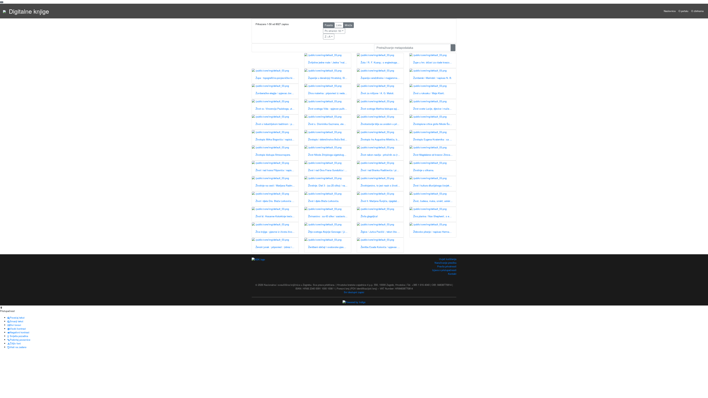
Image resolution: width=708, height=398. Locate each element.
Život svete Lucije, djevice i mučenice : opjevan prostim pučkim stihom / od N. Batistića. (434, 108)
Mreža (348, 25)
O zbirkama (697, 11)
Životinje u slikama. (423, 170)
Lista (339, 25)
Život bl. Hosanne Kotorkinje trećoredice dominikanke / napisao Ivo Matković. (277, 216)
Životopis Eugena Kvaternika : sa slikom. (434, 139)
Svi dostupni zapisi (354, 292)
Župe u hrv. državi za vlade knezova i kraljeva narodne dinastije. (434, 62)
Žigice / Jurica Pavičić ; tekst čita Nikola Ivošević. (382, 231)
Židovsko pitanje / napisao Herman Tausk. (434, 231)
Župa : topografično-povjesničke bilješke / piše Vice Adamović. (277, 78)
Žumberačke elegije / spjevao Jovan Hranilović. (277, 93)
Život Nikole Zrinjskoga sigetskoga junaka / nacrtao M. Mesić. (329, 154)
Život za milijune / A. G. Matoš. (377, 93)
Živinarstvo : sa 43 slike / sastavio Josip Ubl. (329, 216)
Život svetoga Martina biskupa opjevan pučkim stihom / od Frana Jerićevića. (382, 108)
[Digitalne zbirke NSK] (4, 11)
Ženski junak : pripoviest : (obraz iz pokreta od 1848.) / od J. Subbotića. (277, 247)
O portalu (683, 11)
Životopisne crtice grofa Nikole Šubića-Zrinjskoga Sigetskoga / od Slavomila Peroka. (434, 124)
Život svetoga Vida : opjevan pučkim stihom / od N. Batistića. (329, 108)
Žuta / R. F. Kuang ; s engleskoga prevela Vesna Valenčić (382, 62)
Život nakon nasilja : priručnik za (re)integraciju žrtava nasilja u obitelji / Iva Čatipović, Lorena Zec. (382, 154)
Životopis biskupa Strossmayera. (273, 154)
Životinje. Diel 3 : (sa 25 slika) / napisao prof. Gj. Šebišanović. (329, 185)
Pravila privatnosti (446, 266)
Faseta (329, 25)
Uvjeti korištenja (447, 259)
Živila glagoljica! (369, 216)
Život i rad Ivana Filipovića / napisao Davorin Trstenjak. (277, 170)
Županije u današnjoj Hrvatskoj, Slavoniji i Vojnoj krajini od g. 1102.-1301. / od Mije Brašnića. (329, 78)
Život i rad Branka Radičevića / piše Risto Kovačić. (382, 170)
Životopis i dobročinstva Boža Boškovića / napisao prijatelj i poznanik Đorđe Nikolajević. (329, 139)
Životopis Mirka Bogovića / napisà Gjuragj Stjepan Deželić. (277, 139)
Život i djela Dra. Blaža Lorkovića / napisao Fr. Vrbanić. (277, 201)
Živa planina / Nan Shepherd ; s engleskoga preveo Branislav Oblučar (434, 216)
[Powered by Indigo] (354, 302)
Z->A (327, 36)
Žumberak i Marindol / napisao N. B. (432, 78)
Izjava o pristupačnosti (444, 270)
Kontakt (452, 273)
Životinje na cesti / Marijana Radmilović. (277, 185)
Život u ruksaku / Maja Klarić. (429, 93)
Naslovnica (670, 11)
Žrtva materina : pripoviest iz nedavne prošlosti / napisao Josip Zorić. (329, 93)
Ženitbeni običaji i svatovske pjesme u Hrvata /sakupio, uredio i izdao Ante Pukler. (329, 247)
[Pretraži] (453, 47)
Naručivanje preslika (445, 262)
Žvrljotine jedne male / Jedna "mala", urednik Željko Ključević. (329, 62)
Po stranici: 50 (333, 31)
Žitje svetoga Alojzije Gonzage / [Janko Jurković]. (329, 231)
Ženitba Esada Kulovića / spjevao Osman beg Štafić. (382, 247)
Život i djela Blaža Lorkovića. (323, 201)
